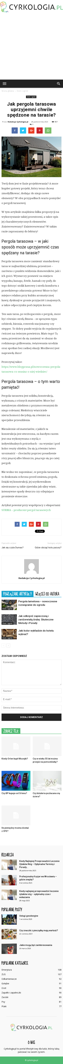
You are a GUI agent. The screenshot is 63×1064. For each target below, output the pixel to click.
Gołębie (5, 983)
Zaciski (5, 997)
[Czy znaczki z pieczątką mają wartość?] (9, 934)
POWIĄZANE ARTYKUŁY (17, 594)
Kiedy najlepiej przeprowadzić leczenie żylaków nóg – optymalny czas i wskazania (39, 894)
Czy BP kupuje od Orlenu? (14, 793)
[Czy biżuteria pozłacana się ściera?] (47, 781)
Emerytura (7, 969)
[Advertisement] (31, 46)
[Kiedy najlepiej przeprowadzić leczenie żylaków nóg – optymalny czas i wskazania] (9, 895)
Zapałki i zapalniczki (11, 992)
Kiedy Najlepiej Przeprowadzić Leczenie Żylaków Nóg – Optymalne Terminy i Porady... (39, 864)
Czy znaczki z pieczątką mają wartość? (38, 930)
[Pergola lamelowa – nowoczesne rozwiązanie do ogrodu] (9, 605)
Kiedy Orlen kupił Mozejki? (15, 758)
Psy (3, 1001)
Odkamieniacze (9, 978)
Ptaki (4, 1006)
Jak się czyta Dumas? (13, 547)
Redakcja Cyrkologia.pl (18, 122)
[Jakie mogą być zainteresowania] (9, 949)
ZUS (4, 974)
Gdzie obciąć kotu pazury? (48, 547)
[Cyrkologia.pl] (31, 7)
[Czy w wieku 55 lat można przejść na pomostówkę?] (47, 746)
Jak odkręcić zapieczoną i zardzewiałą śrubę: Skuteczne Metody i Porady (36, 619)
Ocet (4, 988)
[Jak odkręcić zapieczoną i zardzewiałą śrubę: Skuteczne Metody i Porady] (9, 619)
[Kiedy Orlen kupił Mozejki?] (16, 746)
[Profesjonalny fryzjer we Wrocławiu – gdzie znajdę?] (9, 880)
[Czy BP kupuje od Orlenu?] (16, 781)
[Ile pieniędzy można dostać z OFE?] (16, 815)
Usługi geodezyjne (28, 916)
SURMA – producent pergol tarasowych (26, 510)
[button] (58, 84)
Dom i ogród (31, 97)
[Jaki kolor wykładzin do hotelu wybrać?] (9, 634)
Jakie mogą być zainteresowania (35, 945)
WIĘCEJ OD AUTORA (47, 594)
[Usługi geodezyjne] (9, 919)
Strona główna (8, 91)
